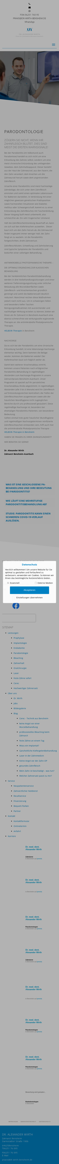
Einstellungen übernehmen (29, 597)
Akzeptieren (29, 590)
